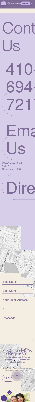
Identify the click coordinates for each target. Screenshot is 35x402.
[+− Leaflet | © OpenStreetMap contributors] (17, 234)
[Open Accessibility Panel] (4, 398)
